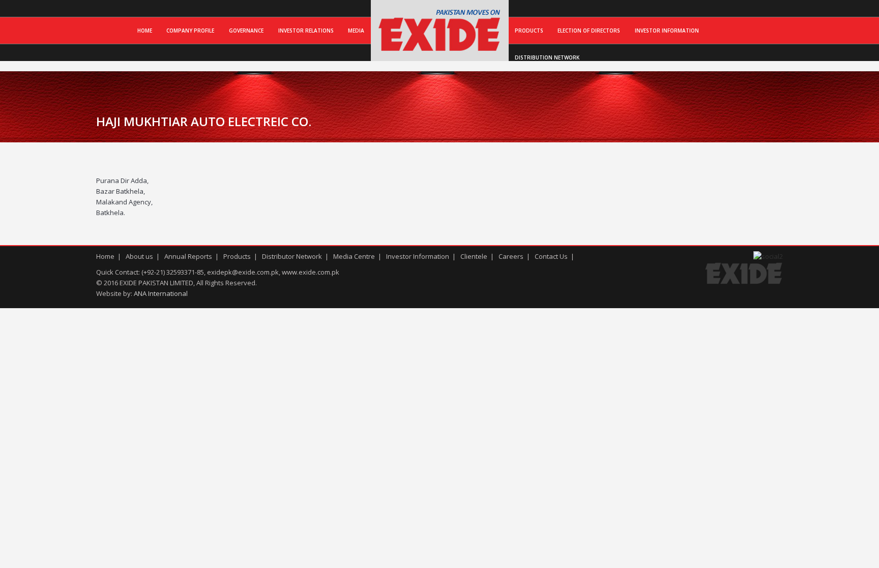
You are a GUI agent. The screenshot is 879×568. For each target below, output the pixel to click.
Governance (246, 30)
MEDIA (356, 30)
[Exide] (439, 50)
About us (139, 256)
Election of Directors (589, 30)
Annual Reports (188, 256)
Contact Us (551, 256)
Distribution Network (547, 57)
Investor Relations (306, 30)
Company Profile (190, 30)
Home (144, 30)
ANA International (161, 293)
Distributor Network (292, 256)
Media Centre (354, 256)
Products (529, 30)
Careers (511, 256)
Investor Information (667, 30)
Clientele (473, 256)
